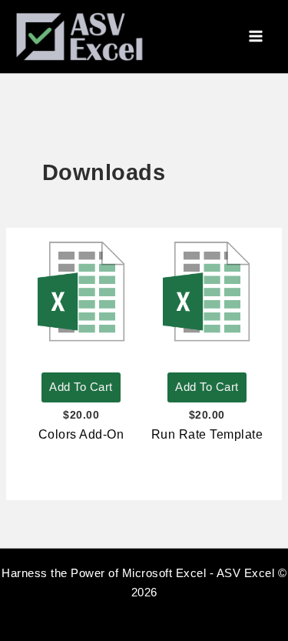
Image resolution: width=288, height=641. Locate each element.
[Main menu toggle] (256, 36)
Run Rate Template (207, 434)
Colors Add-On (81, 434)
